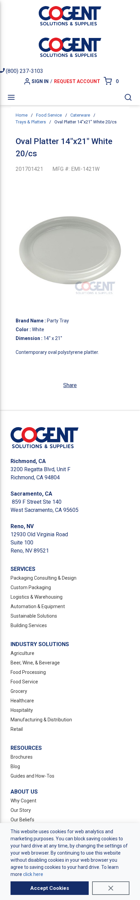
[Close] (110, 888)
